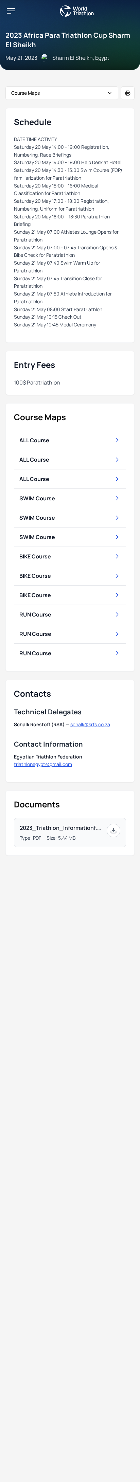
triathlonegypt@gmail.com (43, 764)
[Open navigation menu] (11, 11)
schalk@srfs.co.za (90, 724)
